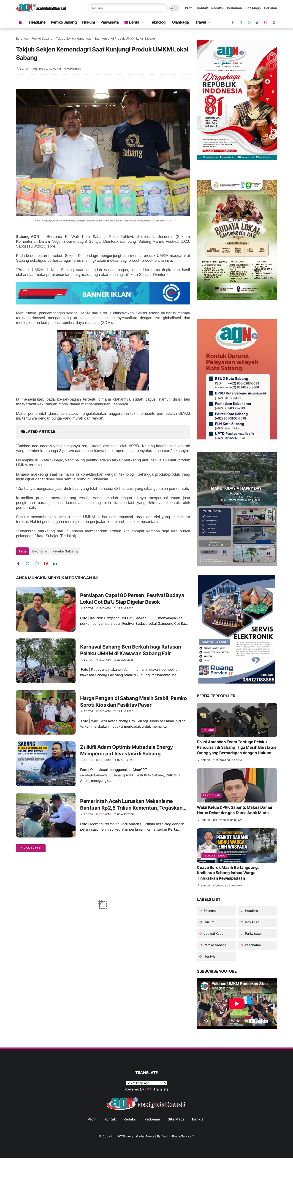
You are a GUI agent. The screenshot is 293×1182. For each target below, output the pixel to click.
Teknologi (158, 22)
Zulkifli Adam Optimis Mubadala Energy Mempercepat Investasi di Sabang (126, 750)
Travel (200, 22)
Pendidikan (211, 795)
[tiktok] (257, 22)
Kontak (202, 8)
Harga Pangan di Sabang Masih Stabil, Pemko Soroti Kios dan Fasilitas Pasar (133, 701)
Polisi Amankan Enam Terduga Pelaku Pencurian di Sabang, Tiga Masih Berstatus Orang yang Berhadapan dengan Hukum (237, 747)
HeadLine (37, 22)
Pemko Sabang (64, 22)
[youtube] (274, 22)
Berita (134, 22)
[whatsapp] (249, 22)
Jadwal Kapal (213, 933)
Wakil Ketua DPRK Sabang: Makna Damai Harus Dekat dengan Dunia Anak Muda (234, 810)
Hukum (88, 22)
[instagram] (266, 22)
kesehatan (252, 945)
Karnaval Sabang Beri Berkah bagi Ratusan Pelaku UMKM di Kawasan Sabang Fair (130, 650)
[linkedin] (57, 564)
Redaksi (217, 8)
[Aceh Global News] (41, 11)
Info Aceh (251, 922)
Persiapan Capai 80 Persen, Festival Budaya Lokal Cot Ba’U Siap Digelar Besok (132, 598)
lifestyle (209, 956)
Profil (189, 8)
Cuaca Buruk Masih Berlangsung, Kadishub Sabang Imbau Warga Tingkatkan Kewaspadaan (228, 873)
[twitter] (29, 564)
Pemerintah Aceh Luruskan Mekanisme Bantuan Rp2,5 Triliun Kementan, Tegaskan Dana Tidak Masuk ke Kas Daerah (131, 804)
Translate (160, 1089)
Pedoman (234, 8)
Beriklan (270, 8)
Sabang (208, 730)
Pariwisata (109, 22)
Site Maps (253, 8)
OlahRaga (180, 22)
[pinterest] (47, 564)
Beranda (22, 38)
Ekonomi (39, 551)
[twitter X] (241, 22)
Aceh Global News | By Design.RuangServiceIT (161, 1136)
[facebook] (233, 22)
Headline (251, 911)
